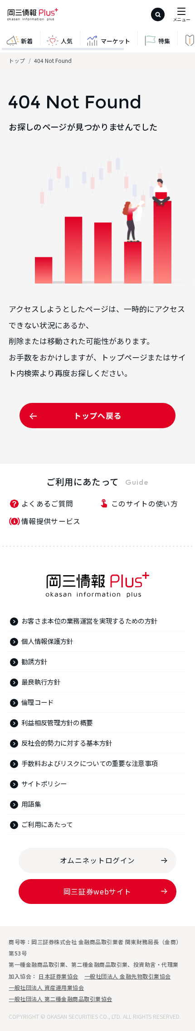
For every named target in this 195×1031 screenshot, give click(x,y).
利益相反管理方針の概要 (57, 722)
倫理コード (37, 702)
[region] (97, 41)
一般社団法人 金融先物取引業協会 (127, 976)
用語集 (31, 804)
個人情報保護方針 (47, 641)
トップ (17, 60)
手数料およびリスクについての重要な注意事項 (89, 763)
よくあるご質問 (47, 503)
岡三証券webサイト (97, 891)
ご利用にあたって (47, 824)
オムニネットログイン (97, 860)
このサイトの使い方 (144, 503)
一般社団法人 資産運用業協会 (46, 987)
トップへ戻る (97, 415)
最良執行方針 (40, 681)
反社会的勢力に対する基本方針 (66, 742)
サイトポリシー (44, 783)
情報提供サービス (51, 521)
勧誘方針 (34, 661)
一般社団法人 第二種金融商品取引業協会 (60, 999)
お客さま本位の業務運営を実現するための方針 (89, 620)
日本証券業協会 (58, 976)
